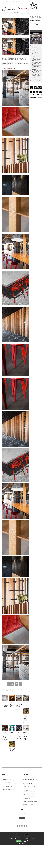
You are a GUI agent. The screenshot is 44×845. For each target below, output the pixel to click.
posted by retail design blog (7, 12)
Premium (22, 1)
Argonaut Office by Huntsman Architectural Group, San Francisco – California (19, 705)
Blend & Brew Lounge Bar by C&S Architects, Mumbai (12, 750)
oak (24, 689)
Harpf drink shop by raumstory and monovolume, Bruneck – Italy (26, 718)
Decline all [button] (25, 841)
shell (7, 690)
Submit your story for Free (35, 24)
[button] (9, 839)
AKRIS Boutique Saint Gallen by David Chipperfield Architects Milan (5, 705)
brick (5, 689)
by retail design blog (5, 710)
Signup (6, 1)
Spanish (12, 690)
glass (11, 689)
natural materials (20, 689)
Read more (27, 836)
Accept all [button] (19, 841)
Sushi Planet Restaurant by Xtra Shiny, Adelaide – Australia (11, 9)
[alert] (22, 838)
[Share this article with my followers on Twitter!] (12, 684)
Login (3, 1)
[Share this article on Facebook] (9, 684)
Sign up (22, 817)
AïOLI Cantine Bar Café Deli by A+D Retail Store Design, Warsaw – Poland (5, 735)
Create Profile (36, 27)
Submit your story (16, 1)
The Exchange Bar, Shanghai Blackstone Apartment (12, 704)
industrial (15, 689)
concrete (7, 689)
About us (10, 1)
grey (13, 689)
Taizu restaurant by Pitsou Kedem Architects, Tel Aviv (18, 734)
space (9, 690)
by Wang (12, 708)
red (26, 689)
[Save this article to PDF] (20, 684)
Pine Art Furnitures (26, 702)
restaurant (4, 690)
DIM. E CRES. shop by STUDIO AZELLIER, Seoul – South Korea (25, 734)
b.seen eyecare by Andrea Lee (12, 733)
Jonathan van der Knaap (11, 68)
